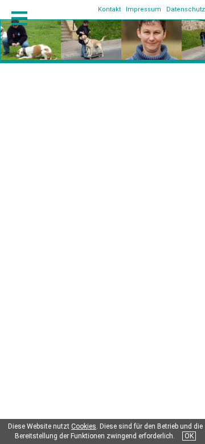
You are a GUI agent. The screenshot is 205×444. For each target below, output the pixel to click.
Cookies (83, 426)
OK (189, 436)
